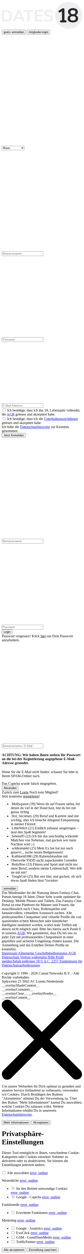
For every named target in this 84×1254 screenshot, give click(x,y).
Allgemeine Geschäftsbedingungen (43, 953)
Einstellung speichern (43, 1250)
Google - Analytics (39, 1228)
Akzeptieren (41, 1122)
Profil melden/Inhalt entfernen (33, 959)
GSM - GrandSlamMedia (43, 1237)
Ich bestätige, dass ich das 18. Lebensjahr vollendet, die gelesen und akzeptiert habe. (41, 412)
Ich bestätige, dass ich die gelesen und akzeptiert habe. (40, 421)
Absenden (10, 788)
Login (7, 631)
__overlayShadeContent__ (20, 985)
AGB (11, 414)
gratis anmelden (14, 32)
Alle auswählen (18, 1173)
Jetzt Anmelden (14, 435)
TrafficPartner (35, 1242)
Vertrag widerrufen (34, 957)
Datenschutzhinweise (35, 427)
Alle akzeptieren (14, 1250)
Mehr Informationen (16, 1122)
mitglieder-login (38, 32)
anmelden (10, 888)
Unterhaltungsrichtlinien (61, 419)
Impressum (10, 953)
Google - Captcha (38, 1197)
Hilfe (52, 957)
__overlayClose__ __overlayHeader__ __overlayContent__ (29, 995)
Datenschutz (11, 957)
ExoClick (32, 1233)
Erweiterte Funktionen (41, 1213)
